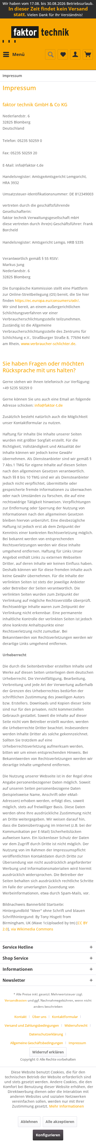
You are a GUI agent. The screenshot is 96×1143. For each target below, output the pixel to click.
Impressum (77, 1043)
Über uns (39, 1016)
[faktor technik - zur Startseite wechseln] (37, 34)
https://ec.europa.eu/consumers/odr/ (47, 300)
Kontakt (20, 1016)
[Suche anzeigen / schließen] (50, 54)
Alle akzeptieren (60, 1121)
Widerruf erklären (48, 1052)
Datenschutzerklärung (46, 1034)
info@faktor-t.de (49, 405)
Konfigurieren (48, 1134)
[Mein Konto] (75, 54)
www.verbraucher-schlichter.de (48, 343)
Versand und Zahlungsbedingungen (32, 1025)
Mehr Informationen (66, 1106)
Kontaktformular (65, 1016)
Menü (18, 54)
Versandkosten (16, 1000)
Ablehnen (29, 1121)
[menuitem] (13, 54)
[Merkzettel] (63, 54)
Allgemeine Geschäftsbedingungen (36, 1043)
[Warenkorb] (88, 54)
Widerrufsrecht (76, 1025)
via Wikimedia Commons (32, 929)
